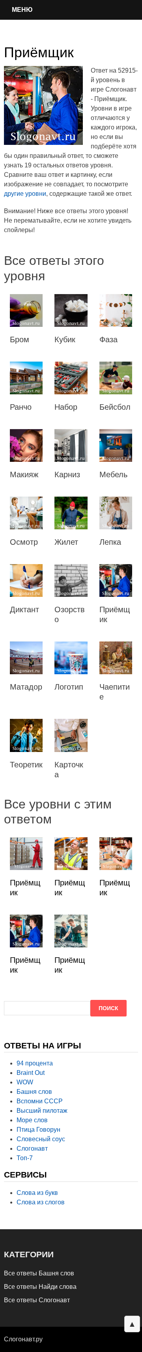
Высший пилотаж (42, 1110)
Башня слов (34, 1091)
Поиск (108, 1008)
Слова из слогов (41, 1202)
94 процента (35, 1063)
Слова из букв (37, 1192)
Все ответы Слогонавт (37, 1300)
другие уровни (25, 193)
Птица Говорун (38, 1129)
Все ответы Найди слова (40, 1286)
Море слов (32, 1120)
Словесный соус (41, 1139)
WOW (25, 1082)
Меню (22, 9)
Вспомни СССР (40, 1101)
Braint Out (31, 1072)
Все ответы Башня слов (39, 1273)
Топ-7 (25, 1158)
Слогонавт (32, 1148)
